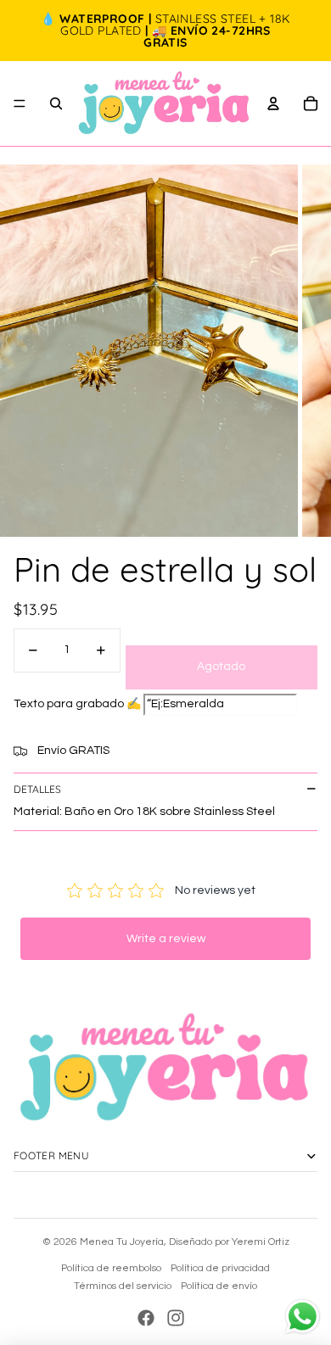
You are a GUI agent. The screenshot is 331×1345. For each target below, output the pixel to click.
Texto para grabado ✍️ (77, 704)
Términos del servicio (122, 1286)
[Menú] (19, 103)
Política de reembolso (111, 1268)
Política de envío (219, 1286)
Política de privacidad (220, 1268)
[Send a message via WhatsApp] (303, 1317)
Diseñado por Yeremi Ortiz (229, 1241)
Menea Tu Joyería (122, 1241)
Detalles (37, 789)
